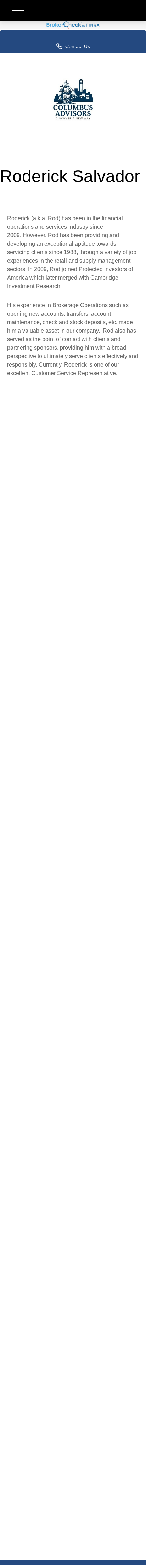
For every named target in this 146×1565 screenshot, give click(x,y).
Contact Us (77, 46)
